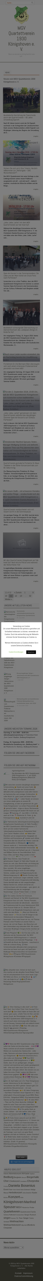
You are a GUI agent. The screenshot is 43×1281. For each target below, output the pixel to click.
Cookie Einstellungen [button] (16, 652)
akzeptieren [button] (31, 652)
